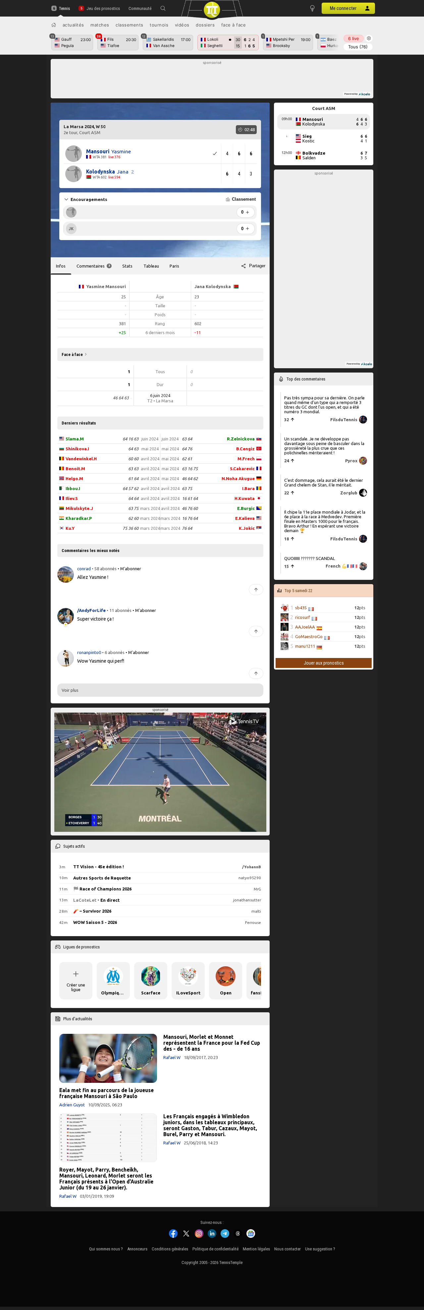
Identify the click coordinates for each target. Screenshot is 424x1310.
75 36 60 (130, 528)
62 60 (133, 518)
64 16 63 (130, 438)
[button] (163, 8)
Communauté (140, 8)
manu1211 (305, 646)
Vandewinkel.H (81, 458)
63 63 (133, 468)
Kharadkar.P (79, 518)
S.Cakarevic (242, 468)
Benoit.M (75, 468)
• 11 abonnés (119, 610)
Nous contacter (287, 1248)
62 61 (187, 458)
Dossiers (205, 24)
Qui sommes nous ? (106, 1248)
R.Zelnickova (241, 438)
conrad (84, 568)
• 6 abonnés (113, 652)
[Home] (53, 25)
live (353, 38)
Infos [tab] (61, 266)
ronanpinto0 (89, 652)
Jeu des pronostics (103, 8)
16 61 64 (190, 498)
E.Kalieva (245, 518)
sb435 (301, 607)
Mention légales (256, 1248)
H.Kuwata (245, 498)
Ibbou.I (73, 488)
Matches (99, 24)
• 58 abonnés (104, 568)
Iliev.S (72, 498)
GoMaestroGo (309, 636)
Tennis (64, 8)
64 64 (133, 498)
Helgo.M (74, 478)
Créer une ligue (76, 987)
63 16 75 (190, 468)
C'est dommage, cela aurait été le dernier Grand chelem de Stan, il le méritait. (323, 482)
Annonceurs (137, 1248)
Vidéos (182, 24)
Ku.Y (70, 528)
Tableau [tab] (151, 266)
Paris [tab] (174, 266)
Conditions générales (170, 1248)
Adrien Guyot (72, 1104)
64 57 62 (130, 488)
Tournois (159, 24)
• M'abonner (129, 568)
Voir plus (70, 690)
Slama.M (75, 438)
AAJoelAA (305, 627)
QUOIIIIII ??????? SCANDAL (309, 558)
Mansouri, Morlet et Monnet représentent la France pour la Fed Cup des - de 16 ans (211, 1043)
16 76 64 (190, 518)
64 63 (133, 448)
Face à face (233, 24)
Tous (358, 46)
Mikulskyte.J (79, 508)
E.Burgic (246, 508)
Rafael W (172, 1057)
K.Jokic (247, 528)
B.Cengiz (245, 448)
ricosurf (302, 617)
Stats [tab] (127, 266)
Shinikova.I (77, 448)
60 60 (133, 458)
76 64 (187, 528)
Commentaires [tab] (93, 266)
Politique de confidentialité (215, 1248)
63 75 (133, 508)
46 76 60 (190, 508)
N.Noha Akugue (238, 478)
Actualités (73, 24)
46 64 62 (190, 478)
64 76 (187, 448)
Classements (129, 24)
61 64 (133, 478)
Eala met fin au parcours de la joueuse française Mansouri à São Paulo (106, 1093)
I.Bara (248, 488)
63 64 (187, 438)
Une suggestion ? (320, 1248)
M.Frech (246, 458)
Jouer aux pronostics (324, 663)
